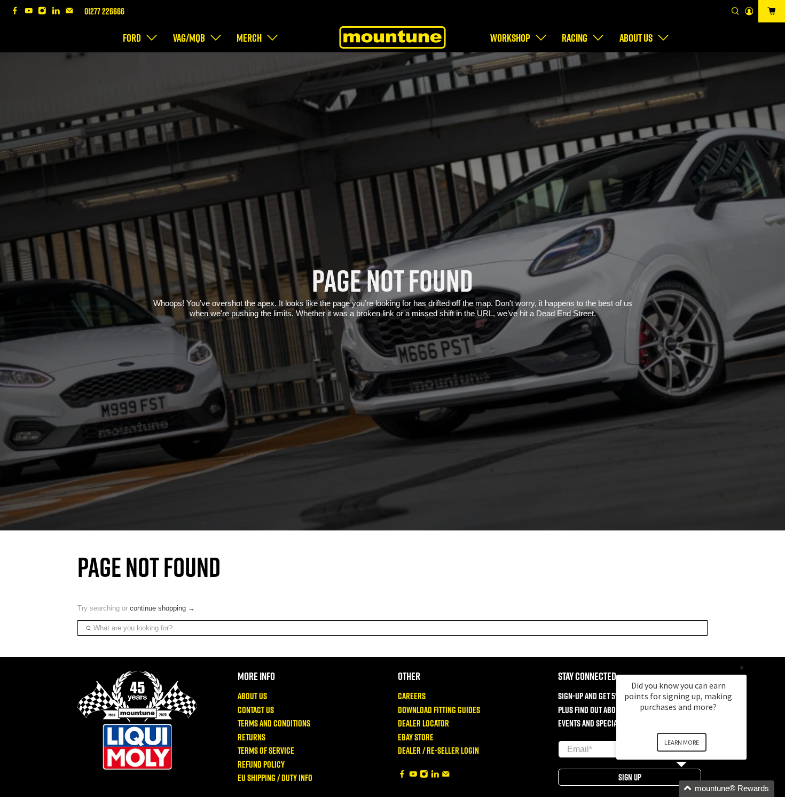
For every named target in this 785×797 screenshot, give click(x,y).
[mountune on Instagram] (45, 11)
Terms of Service (266, 750)
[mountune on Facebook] (18, 11)
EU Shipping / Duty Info (275, 777)
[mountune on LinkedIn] (59, 11)
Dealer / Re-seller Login (438, 750)
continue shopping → (162, 608)
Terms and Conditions (274, 723)
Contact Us (256, 709)
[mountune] (392, 37)
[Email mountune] (72, 11)
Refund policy (261, 764)
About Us (252, 695)
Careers (412, 695)
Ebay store (416, 737)
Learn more (681, 742)
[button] (694, 788)
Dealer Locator (423, 723)
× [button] (742, 667)
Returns (251, 737)
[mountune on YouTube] (31, 11)
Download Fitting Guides (439, 709)
